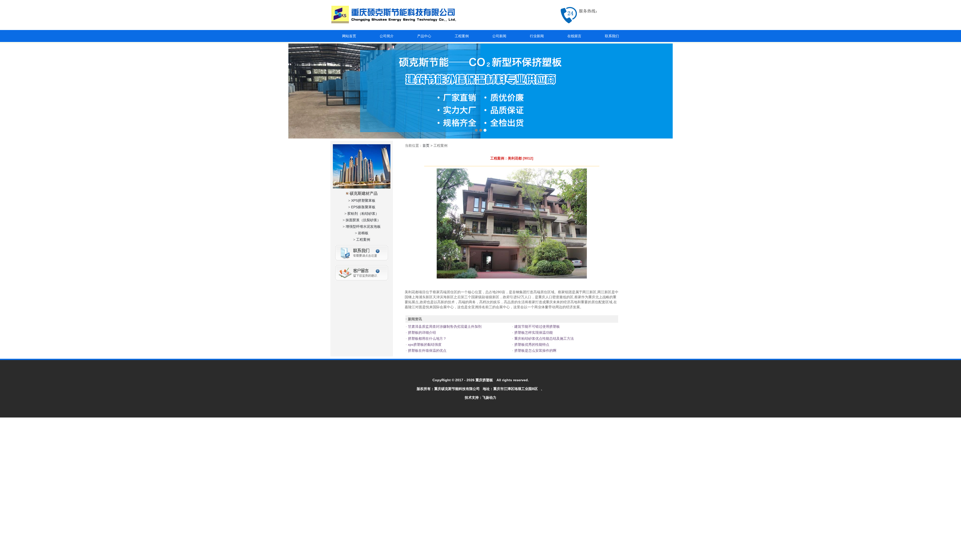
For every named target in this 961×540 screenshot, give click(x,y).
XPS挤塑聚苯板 (363, 200)
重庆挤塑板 (484, 380)
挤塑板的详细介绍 (421, 332)
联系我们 (612, 36)
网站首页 (349, 36)
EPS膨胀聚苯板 (363, 207)
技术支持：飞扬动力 (480, 398)
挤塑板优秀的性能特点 (531, 344)
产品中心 (424, 36)
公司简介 (387, 36)
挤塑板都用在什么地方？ (426, 338)
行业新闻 (537, 36)
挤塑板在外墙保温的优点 (426, 350)
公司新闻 (499, 36)
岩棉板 (363, 233)
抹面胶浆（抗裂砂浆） (363, 220)
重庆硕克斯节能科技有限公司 (457, 389)
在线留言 (574, 36)
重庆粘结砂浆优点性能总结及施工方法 (543, 338)
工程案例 (462, 36)
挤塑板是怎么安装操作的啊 (534, 350)
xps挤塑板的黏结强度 (424, 344)
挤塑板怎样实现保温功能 (533, 332)
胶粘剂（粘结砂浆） (363, 214)
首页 (425, 146)
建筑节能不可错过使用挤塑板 (536, 326)
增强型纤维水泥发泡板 (363, 226)
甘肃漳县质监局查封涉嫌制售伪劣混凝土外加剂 (444, 326)
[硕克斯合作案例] (480, 91)
